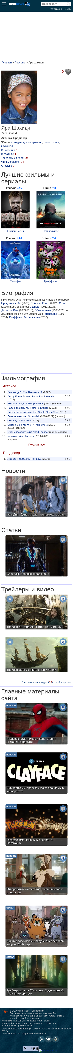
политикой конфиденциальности (18, 1023)
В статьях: (8, 153)
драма (27, 142)
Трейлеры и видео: (14, 157)
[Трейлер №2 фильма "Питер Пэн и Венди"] (36, 612)
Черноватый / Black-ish (20, 436)
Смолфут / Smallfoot (19, 420)
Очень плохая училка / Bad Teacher (28, 431)
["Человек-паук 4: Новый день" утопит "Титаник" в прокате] (36, 724)
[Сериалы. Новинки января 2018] (36, 556)
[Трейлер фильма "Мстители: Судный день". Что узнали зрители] (36, 976)
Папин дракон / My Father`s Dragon (28, 407)
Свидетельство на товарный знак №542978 (24, 1033)
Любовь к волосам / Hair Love (24, 458)
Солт (62, 303)
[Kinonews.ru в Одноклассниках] (55, 1039)
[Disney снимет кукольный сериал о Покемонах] (36, 825)
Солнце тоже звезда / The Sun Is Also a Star (32, 412)
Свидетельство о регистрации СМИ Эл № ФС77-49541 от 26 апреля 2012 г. (36, 1029)
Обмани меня (15, 231)
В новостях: (9, 150)
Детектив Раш (9, 310)
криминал (7, 145)
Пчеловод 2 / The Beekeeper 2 (25, 392)
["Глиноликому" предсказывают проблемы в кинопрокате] (36, 773)
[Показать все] (36, 444)
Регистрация (56, 9)
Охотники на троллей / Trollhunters (27, 424)
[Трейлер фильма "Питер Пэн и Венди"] (36, 655)
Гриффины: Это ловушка (24, 317)
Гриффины (50, 281)
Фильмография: (12, 161)
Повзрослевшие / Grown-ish (23, 416)
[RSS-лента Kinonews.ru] (41, 1039)
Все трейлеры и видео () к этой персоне (46, 682)
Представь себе (11, 303)
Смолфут (15, 281)
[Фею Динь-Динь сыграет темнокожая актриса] (36, 497)
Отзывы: (7, 165)
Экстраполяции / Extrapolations (25, 403)
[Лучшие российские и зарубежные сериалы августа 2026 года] (36, 927)
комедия (16, 142)
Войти (68, 9)
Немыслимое (51, 231)
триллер (37, 142)
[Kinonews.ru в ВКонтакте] (48, 1039)
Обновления (38, 1011)
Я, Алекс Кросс (40, 303)
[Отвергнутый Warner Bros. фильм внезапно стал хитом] (36, 875)
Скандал (35, 306)
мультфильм (51, 142)
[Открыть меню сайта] (4, 4)
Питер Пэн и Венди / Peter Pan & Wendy (30, 396)
